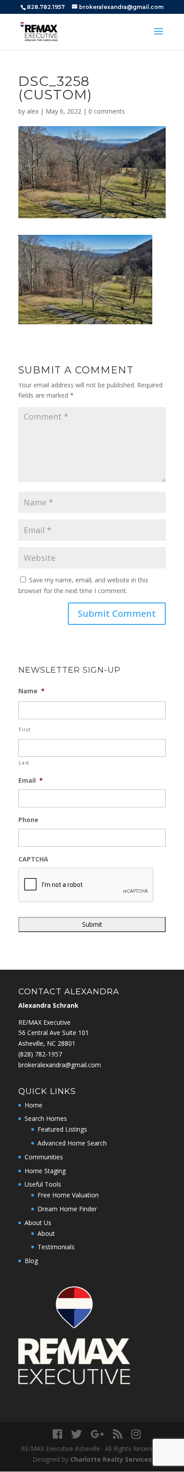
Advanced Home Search (72, 1143)
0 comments (106, 111)
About (46, 1233)
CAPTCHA (33, 859)
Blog (31, 1260)
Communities (44, 1157)
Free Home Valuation (68, 1195)
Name (31, 691)
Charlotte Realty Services (111, 1459)
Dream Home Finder (67, 1209)
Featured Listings (62, 1129)
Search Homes (46, 1118)
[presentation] (86, 885)
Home (33, 1105)
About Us (38, 1222)
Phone (28, 820)
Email (30, 780)
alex (32, 111)
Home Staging (45, 1171)
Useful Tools (43, 1184)
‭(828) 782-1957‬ (40, 1054)
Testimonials (56, 1247)
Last (24, 762)
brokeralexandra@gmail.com (59, 1065)
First (24, 729)
